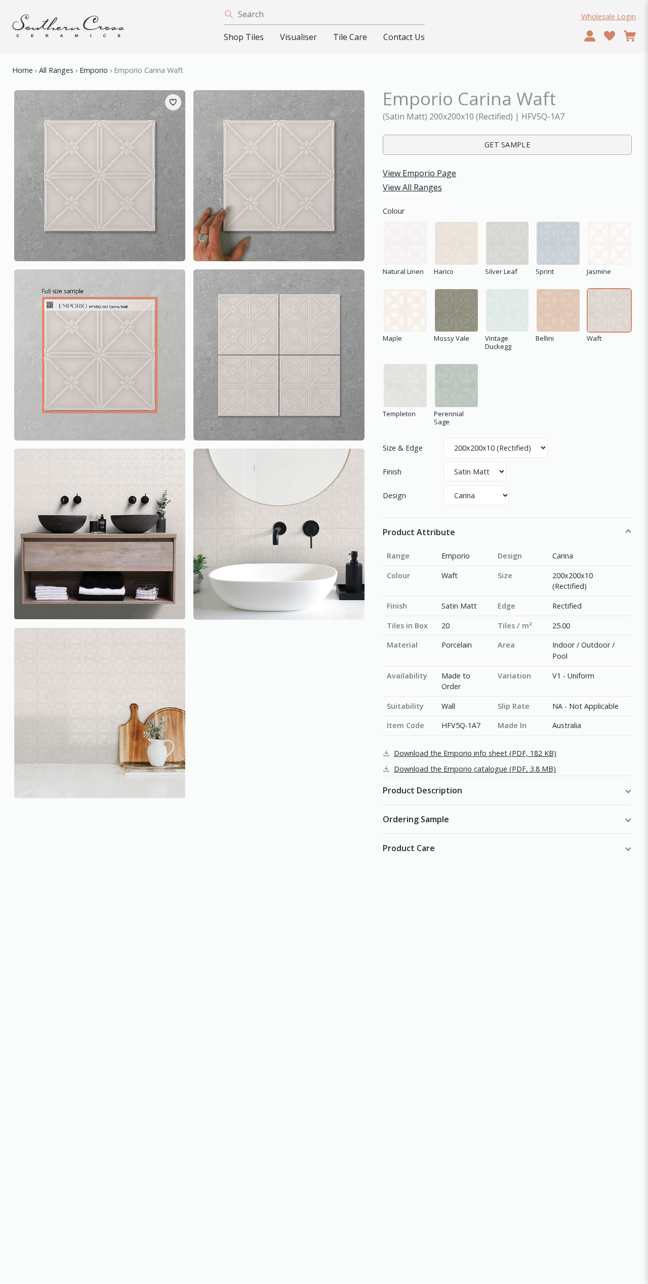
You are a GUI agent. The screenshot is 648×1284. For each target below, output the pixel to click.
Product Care (409, 848)
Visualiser (298, 37)
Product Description (422, 790)
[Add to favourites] (173, 102)
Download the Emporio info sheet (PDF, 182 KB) (475, 753)
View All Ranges (412, 187)
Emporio (93, 70)
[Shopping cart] (630, 36)
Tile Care (350, 37)
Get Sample (507, 144)
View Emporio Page (419, 173)
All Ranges (56, 70)
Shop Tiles (244, 37)
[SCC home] (112, 28)
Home (22, 70)
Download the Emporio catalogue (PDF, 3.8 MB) (475, 769)
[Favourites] (609, 36)
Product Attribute (419, 532)
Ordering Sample (416, 819)
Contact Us (404, 37)
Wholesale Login (608, 16)
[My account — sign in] (589, 36)
